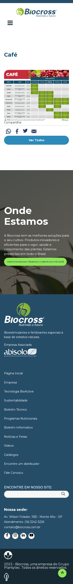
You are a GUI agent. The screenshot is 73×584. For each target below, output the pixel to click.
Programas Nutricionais (20, 418)
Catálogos (11, 455)
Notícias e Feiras (15, 437)
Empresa (10, 382)
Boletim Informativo (18, 427)
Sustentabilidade (16, 400)
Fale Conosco (13, 473)
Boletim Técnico (15, 409)
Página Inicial (13, 373)
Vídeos (9, 445)
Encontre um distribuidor (21, 464)
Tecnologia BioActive (19, 391)
